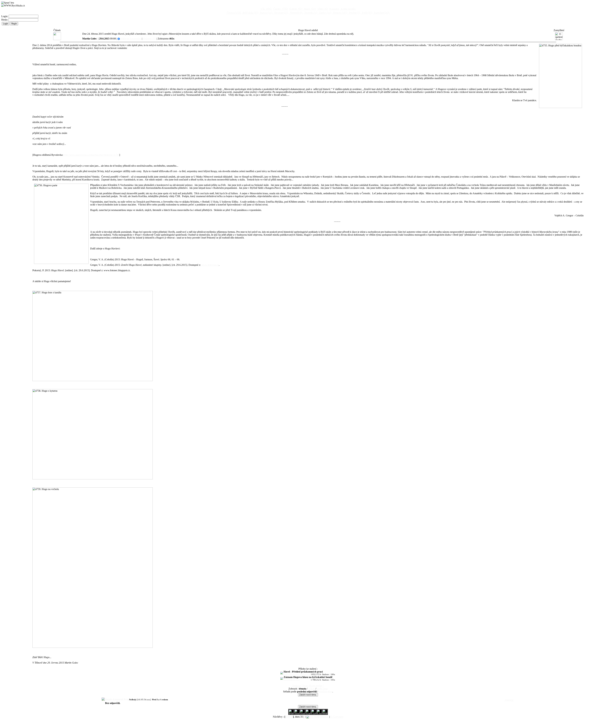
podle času (322, 688)
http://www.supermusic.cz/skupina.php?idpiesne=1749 (91, 154)
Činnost (233, 12)
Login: (5, 16)
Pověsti (354, 12)
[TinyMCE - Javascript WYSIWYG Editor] (296, 713)
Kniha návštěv (348, 9)
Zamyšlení (381, 12)
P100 (366, 12)
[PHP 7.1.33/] (324, 713)
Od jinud (281, 12)
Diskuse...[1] (149, 38)
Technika (310, 12)
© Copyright (336, 716)
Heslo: (5, 19)
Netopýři (295, 12)
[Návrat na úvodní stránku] (13, 5)
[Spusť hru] (7, 2)
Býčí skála (250, 12)
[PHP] (319, 713)
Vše (265, 9)
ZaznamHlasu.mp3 (291, 680)
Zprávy (324, 12)
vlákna (311, 688)
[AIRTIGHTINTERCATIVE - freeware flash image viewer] (308, 713)
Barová (265, 12)
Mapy (310, 9)
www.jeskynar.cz (210, 265)
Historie (339, 12)
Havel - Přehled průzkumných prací (303, 671)
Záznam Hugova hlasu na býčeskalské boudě (308, 677)
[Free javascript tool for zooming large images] (313, 713)
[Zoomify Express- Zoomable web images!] (302, 713)
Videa (322, 9)
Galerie (295, 9)
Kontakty (334, 9)
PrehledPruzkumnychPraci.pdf (296, 674)
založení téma (325, 691)
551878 (289, 716)
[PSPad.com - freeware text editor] (291, 713)
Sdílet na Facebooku (130, 38)
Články (280, 9)
